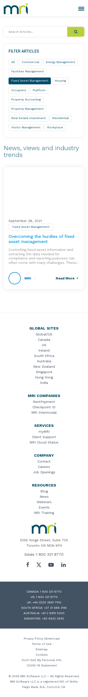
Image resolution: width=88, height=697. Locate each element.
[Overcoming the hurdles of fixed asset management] (44, 193)
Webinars (44, 502)
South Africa (44, 356)
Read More (65, 278)
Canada (44, 340)
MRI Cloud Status (44, 442)
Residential (60, 118)
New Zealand (44, 366)
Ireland (44, 350)
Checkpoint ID (44, 407)
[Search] (75, 32)
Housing (60, 80)
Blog (44, 491)
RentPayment (44, 402)
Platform (39, 90)
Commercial (30, 62)
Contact (44, 461)
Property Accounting (26, 99)
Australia (44, 361)
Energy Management (60, 62)
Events (44, 507)
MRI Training (44, 513)
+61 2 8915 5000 (53, 613)
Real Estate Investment (28, 118)
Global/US (44, 334)
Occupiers (18, 90)
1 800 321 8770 (50, 554)
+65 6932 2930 (53, 618)
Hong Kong (44, 377)
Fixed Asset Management (30, 227)
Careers (44, 467)
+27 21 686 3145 (55, 607)
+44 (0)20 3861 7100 (47, 602)
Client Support (44, 437)
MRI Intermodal (44, 412)
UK (44, 345)
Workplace (55, 127)
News (44, 496)
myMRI (44, 431)
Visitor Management (25, 127)
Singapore (44, 372)
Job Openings (44, 472)
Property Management (27, 109)
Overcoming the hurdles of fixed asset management (41, 239)
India (44, 383)
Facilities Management (27, 71)
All (13, 62)
